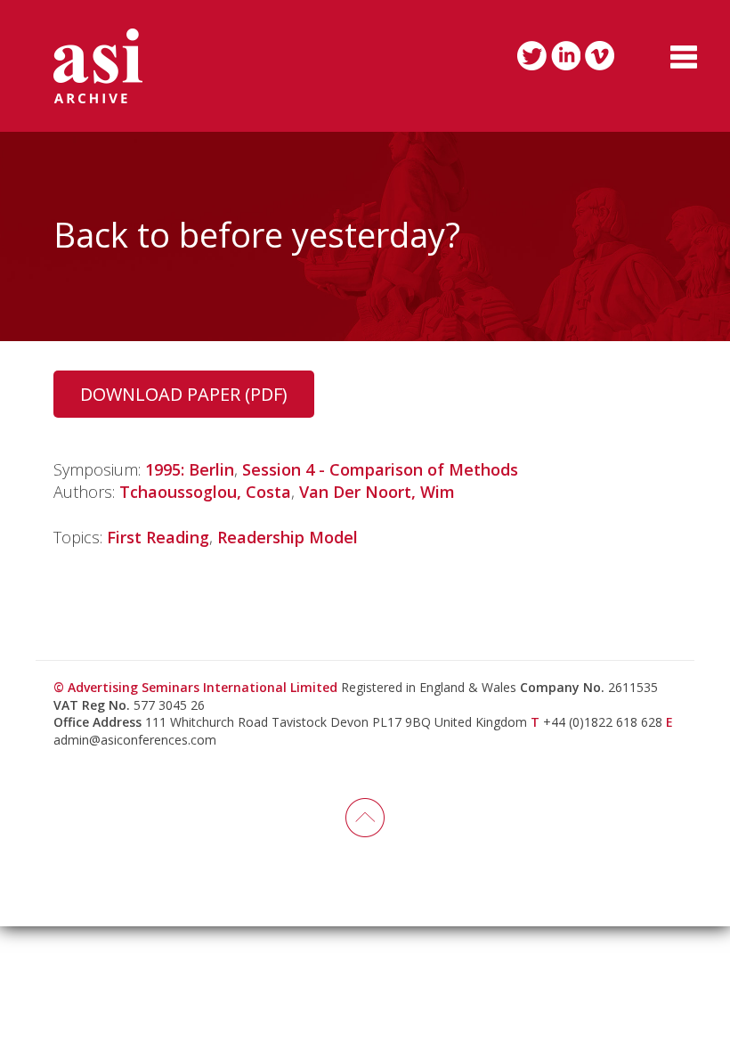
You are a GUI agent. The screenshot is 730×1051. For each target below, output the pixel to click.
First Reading (158, 537)
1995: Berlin (189, 469)
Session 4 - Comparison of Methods (380, 469)
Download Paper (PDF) (184, 394)
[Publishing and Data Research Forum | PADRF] (97, 66)
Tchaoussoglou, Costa (205, 491)
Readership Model (287, 537)
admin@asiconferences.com (134, 739)
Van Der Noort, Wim (377, 491)
